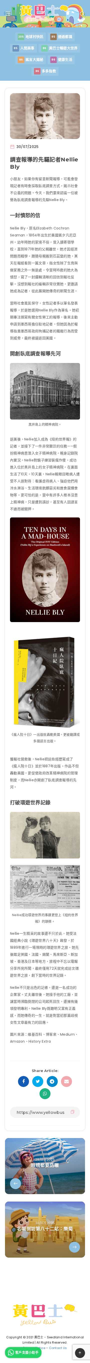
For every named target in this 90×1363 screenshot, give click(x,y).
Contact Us (58, 1348)
